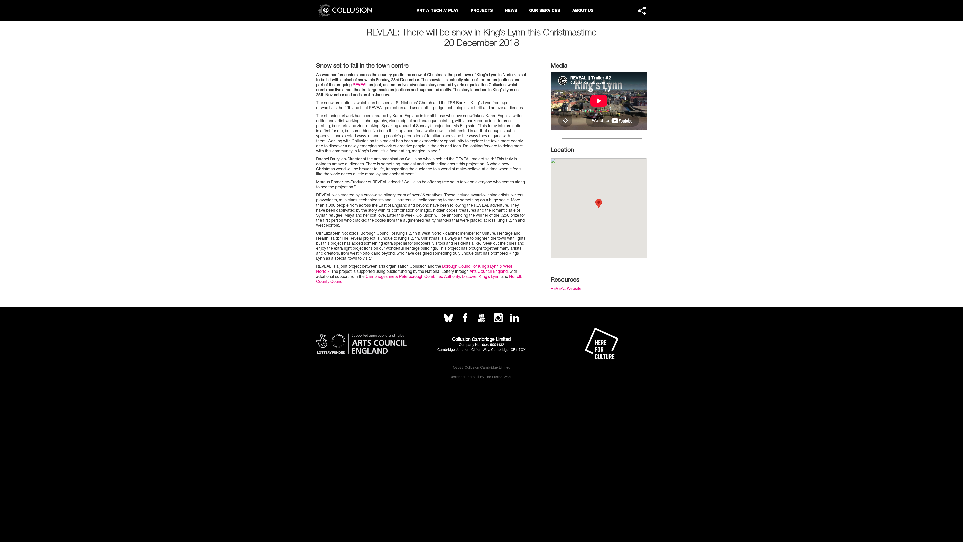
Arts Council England (489, 271)
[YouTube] (481, 321)
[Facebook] (464, 321)
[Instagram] (498, 321)
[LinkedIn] (514, 321)
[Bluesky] (448, 321)
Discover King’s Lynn (480, 276)
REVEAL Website (566, 288)
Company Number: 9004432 (481, 345)
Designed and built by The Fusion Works (481, 377)
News (511, 10)
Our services (544, 10)
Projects (482, 10)
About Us (583, 10)
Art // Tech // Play (438, 10)
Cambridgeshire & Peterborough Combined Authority (413, 276)
